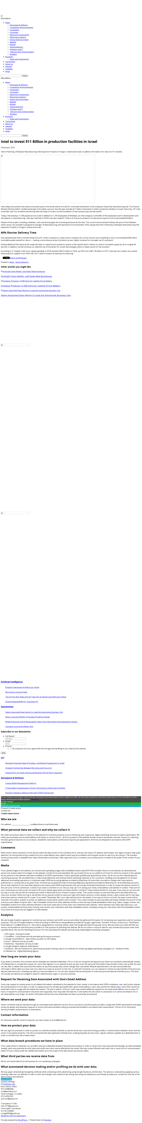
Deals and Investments (19, 59)
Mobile (13, 44)
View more (35, 799)
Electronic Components (19, 35)
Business (9, 57)
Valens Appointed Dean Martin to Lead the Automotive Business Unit (34, 712)
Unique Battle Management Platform (20, 783)
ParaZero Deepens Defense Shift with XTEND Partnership (29, 793)
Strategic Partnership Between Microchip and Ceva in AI (28, 768)
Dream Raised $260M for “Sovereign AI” (21, 701)
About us (9, 64)
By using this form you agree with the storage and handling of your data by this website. (49, 748)
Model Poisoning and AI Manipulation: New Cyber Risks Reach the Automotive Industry (41, 722)
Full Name (10, 736)
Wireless (13, 54)
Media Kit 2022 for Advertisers (13, 1116)
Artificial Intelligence (12, 681)
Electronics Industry (18, 37)
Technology (10, 61)
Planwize (47, 1120)
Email (8, 741)
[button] (6, 18)
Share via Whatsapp (18, 258)
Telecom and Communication (22, 52)
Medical (13, 42)
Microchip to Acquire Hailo (16, 692)
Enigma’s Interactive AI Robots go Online (22, 687)
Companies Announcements (21, 27)
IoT (2, 757)
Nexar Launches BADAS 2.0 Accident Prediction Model (27, 717)
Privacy (8, 746)
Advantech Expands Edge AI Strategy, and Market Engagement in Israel (34, 763)
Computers (14, 30)
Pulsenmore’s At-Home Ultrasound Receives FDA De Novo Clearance (33, 773)
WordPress (23, 1120)
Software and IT (16, 49)
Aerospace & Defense (19, 25)
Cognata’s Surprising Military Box (19, 726)
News (7, 22)
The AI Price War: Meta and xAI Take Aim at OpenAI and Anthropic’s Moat (35, 697)
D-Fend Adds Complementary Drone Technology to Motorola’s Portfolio (35, 788)
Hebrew (8, 66)
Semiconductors (16, 47)
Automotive (7, 706)
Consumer (14, 32)
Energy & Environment (19, 39)
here (119, 987)
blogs (7, 71)
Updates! (9, 69)
